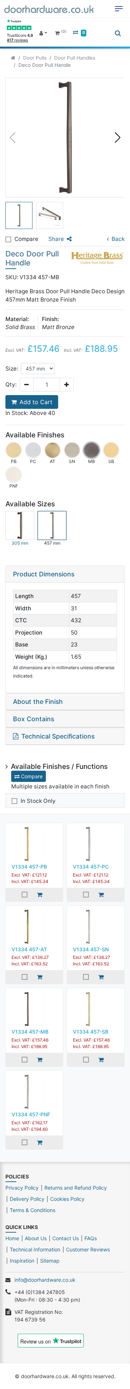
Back (118, 238)
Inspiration (22, 1261)
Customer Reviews (88, 1249)
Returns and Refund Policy (75, 1188)
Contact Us (65, 1238)
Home (12, 1238)
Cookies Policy (67, 1199)
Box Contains (33, 719)
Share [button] (56, 238)
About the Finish (38, 701)
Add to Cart (36, 402)
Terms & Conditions (32, 1210)
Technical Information (35, 1249)
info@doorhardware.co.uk (44, 1280)
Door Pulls (35, 58)
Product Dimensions (43, 574)
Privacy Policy (22, 1188)
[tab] (65, 574)
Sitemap (50, 1261)
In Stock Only (38, 800)
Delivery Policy (27, 1199)
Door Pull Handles (74, 58)
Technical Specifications (58, 736)
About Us (36, 1238)
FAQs (90, 1238)
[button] (117, 137)
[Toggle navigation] (118, 9)
